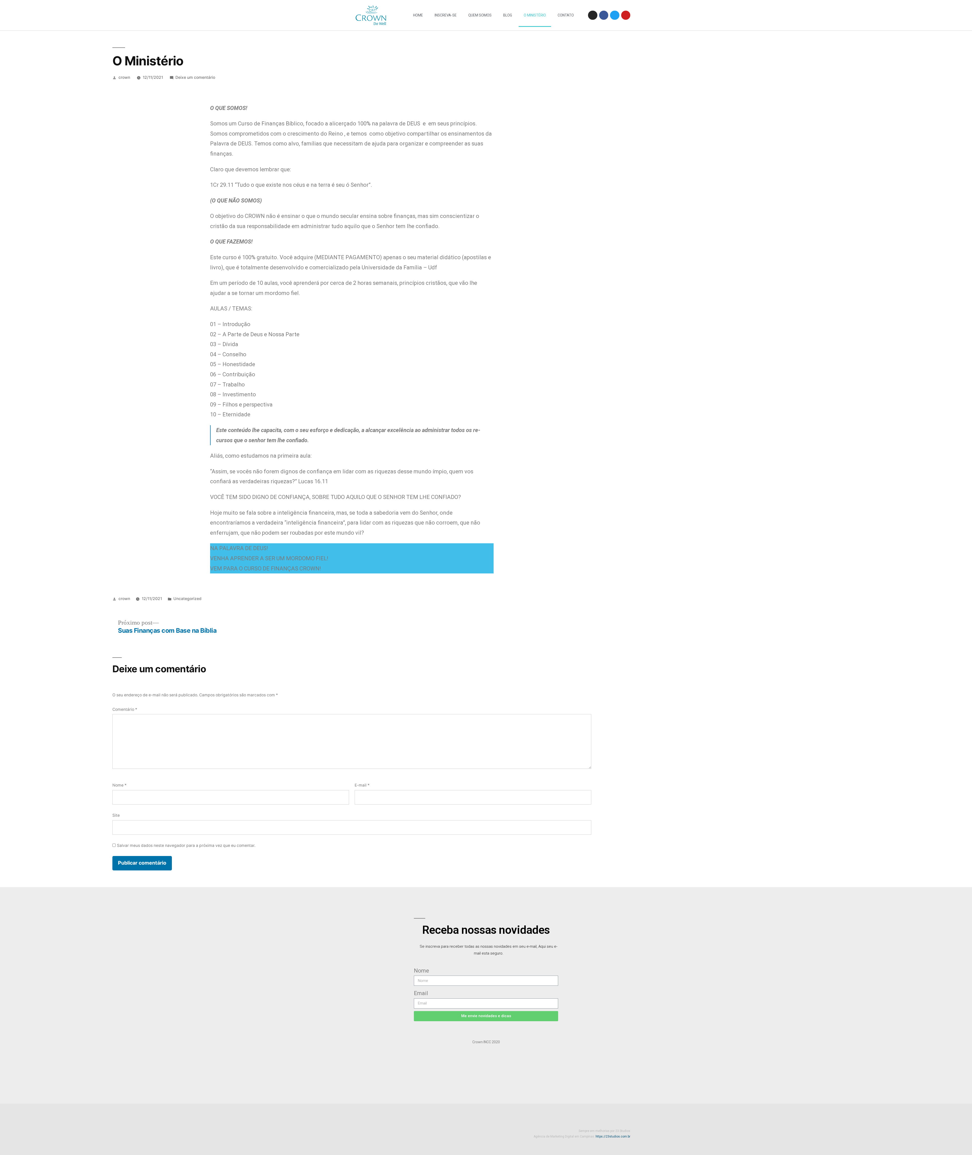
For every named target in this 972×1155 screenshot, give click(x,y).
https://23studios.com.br (613, 1136)
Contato (566, 15)
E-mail (362, 785)
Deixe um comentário (195, 77)
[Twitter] (614, 15)
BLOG (507, 15)
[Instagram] (592, 15)
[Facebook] (603, 15)
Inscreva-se (446, 15)
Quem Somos (480, 15)
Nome (119, 785)
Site (116, 815)
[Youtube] (625, 15)
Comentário (124, 709)
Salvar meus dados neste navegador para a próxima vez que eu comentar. (186, 845)
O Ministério (535, 15)
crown (124, 77)
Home (418, 15)
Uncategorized (187, 598)
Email (421, 993)
